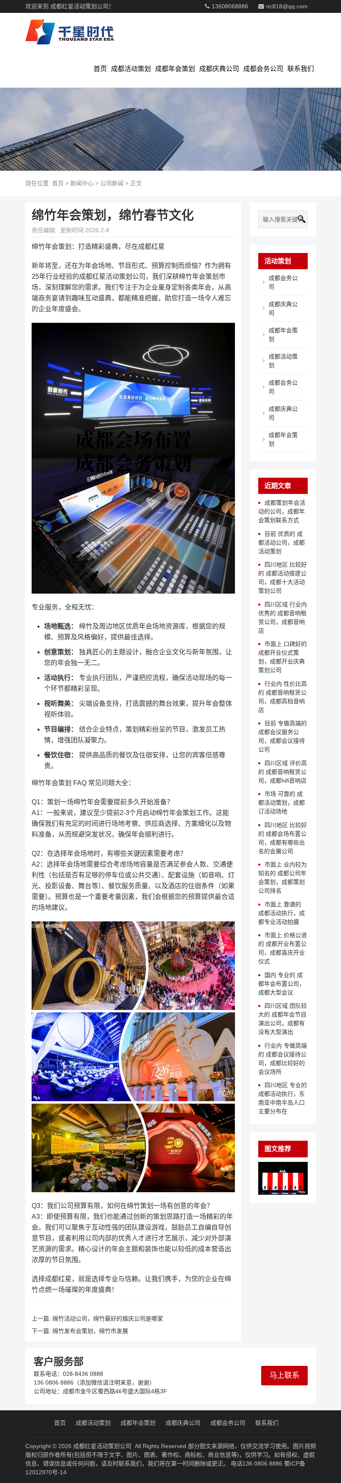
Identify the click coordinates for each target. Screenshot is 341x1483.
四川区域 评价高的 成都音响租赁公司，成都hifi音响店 (282, 772)
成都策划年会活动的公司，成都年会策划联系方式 (281, 511)
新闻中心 (82, 183)
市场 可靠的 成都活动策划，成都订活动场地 (281, 803)
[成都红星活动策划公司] (69, 31)
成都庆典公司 (219, 68)
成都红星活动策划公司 (102, 1446)
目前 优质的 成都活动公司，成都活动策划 (281, 542)
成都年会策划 (175, 68)
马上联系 (284, 1375)
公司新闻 (112, 183)
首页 (100, 68)
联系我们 (300, 68)
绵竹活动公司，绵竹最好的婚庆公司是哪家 (107, 1318)
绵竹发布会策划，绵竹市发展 (90, 1331)
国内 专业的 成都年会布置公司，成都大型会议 (281, 984)
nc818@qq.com (287, 6)
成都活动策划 (131, 68)
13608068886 (230, 6)
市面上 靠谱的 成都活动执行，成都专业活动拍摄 (281, 913)
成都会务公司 (263, 68)
